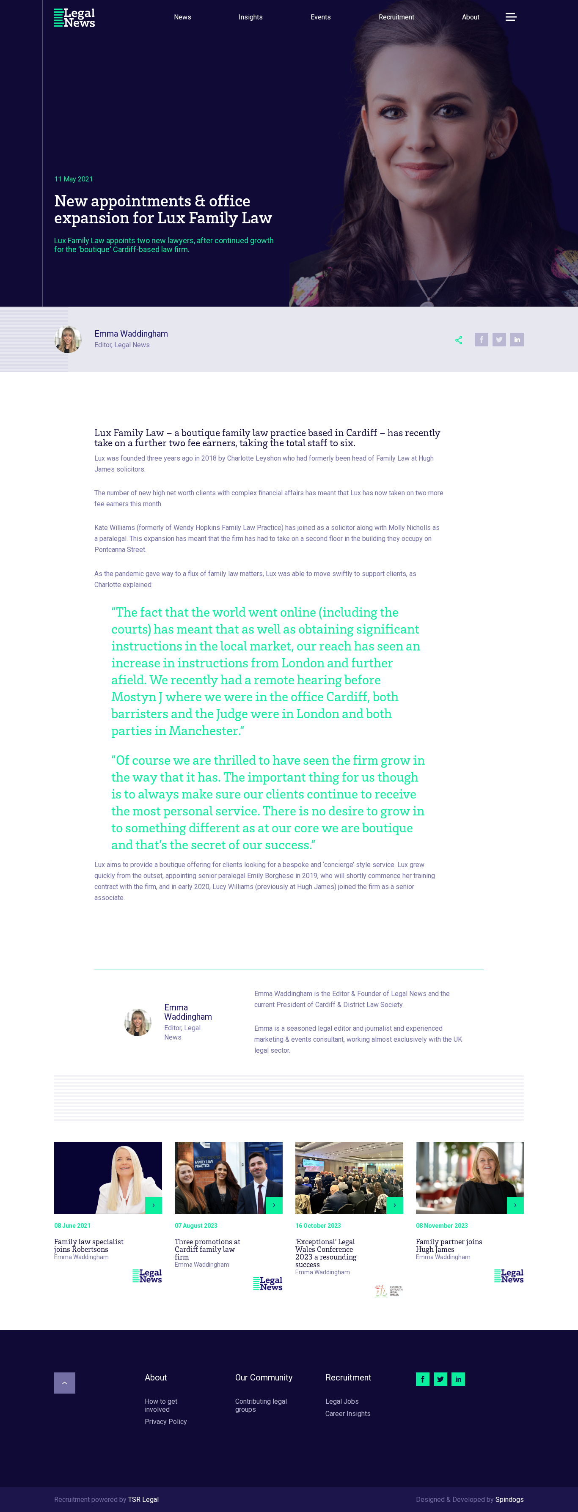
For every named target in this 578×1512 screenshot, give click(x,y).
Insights (251, 17)
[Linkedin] (458, 1379)
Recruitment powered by (106, 1500)
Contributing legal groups (261, 1405)
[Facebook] (422, 1379)
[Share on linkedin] (517, 339)
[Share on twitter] (499, 339)
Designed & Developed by (470, 1500)
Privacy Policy (166, 1422)
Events (321, 17)
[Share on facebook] (481, 339)
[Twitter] (440, 1379)
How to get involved (161, 1405)
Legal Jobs (342, 1401)
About (470, 17)
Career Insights (348, 1414)
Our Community (263, 1377)
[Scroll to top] (64, 1383)
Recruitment (396, 17)
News (182, 17)
